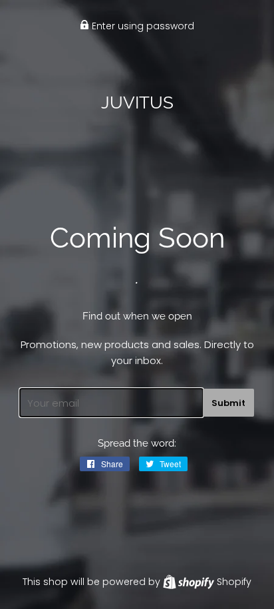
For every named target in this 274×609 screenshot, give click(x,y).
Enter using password (141, 26)
